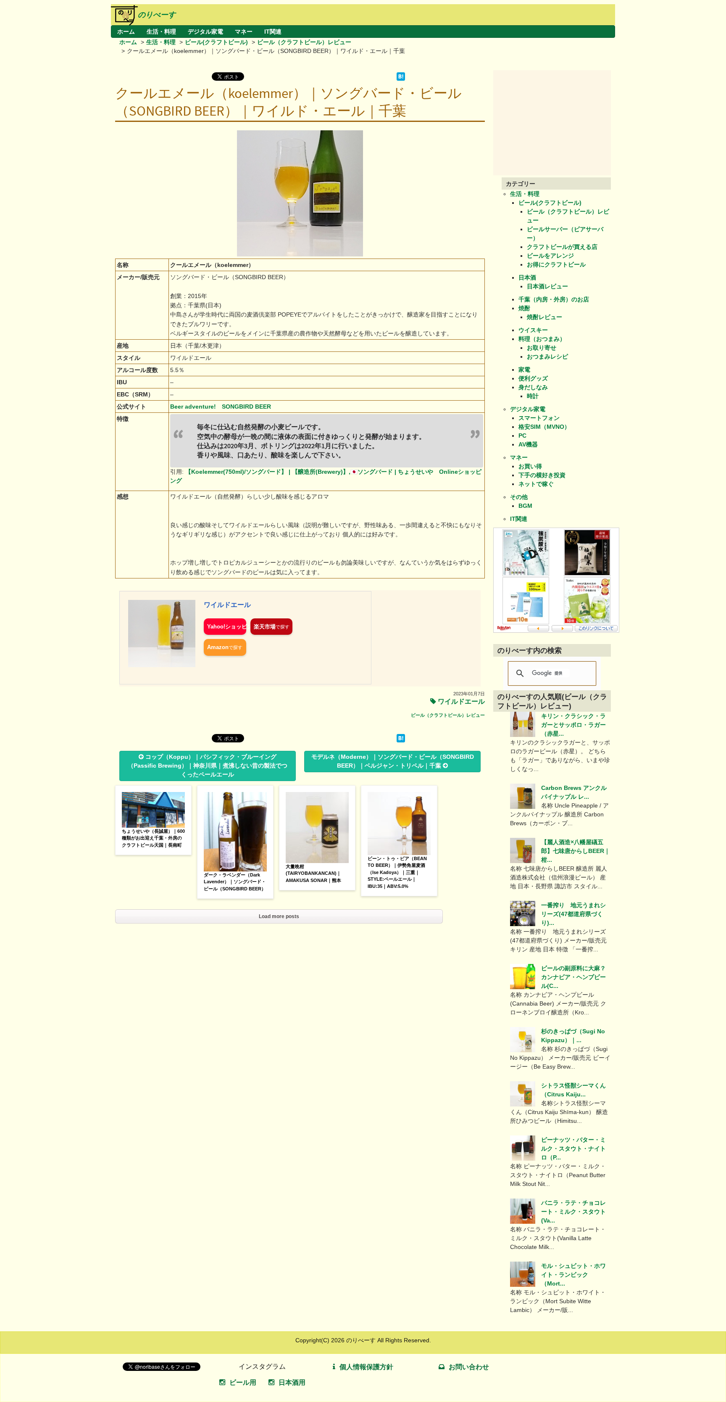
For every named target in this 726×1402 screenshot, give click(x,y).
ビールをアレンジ (550, 255)
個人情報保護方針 (366, 1366)
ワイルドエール (227, 604)
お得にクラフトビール (556, 264)
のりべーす (157, 15)
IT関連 (272, 31)
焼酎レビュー (544, 317)
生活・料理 (161, 31)
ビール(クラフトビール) (216, 42)
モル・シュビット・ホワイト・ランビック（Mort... (573, 1274)
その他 (519, 497)
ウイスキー (533, 330)
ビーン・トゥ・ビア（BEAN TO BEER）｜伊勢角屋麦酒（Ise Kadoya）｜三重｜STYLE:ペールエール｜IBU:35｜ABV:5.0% (397, 872)
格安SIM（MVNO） (544, 426)
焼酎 (524, 308)
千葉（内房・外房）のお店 (553, 299)
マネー (244, 31)
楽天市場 (265, 626)
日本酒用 (292, 1382)
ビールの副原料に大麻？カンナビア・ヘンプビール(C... (573, 977)
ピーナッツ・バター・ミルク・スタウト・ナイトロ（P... (573, 1148)
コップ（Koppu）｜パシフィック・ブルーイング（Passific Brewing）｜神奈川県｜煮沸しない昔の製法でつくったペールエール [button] (207, 765)
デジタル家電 (205, 31)
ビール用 (242, 1382)
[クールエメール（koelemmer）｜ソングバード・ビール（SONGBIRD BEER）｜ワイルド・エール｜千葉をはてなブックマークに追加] (401, 78)
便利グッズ (533, 378)
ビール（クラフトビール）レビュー (304, 42)
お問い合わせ (469, 1366)
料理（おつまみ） (542, 338)
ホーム (126, 31)
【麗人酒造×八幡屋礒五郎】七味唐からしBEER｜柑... (575, 851)
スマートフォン (539, 418)
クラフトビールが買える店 (562, 246)
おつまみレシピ (547, 356)
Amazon (218, 647)
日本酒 (527, 277)
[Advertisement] (556, 122)
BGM (525, 505)
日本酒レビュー (547, 286)
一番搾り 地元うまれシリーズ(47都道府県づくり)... (573, 914)
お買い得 (530, 466)
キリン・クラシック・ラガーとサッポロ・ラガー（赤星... (573, 725)
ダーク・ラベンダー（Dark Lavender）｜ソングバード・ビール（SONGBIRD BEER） (235, 881)
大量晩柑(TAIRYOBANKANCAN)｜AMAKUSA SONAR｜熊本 (313, 873)
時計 (533, 396)
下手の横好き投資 (542, 475)
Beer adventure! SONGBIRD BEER (220, 406)
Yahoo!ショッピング (226, 626)
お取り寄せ (541, 347)
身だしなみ (533, 387)
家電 (524, 369)
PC (522, 435)
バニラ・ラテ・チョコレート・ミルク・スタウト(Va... (573, 1211)
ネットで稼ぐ (536, 484)
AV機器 (528, 444)
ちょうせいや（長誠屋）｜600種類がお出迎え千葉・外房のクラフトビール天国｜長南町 (153, 838)
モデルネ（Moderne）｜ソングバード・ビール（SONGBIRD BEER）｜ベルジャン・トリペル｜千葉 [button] (392, 761)
